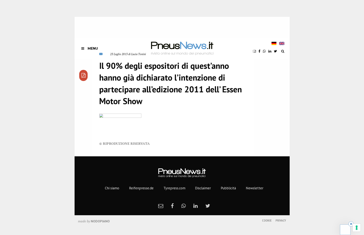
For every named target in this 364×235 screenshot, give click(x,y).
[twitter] (275, 51)
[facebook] (259, 51)
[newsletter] (254, 51)
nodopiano (100, 221)
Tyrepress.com (174, 188)
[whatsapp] (264, 51)
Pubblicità (228, 188)
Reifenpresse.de (141, 188)
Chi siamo (112, 188)
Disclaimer (203, 188)
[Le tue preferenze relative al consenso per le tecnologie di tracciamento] (357, 228)
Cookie (267, 220)
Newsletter (254, 188)
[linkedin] (269, 51)
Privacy (281, 220)
